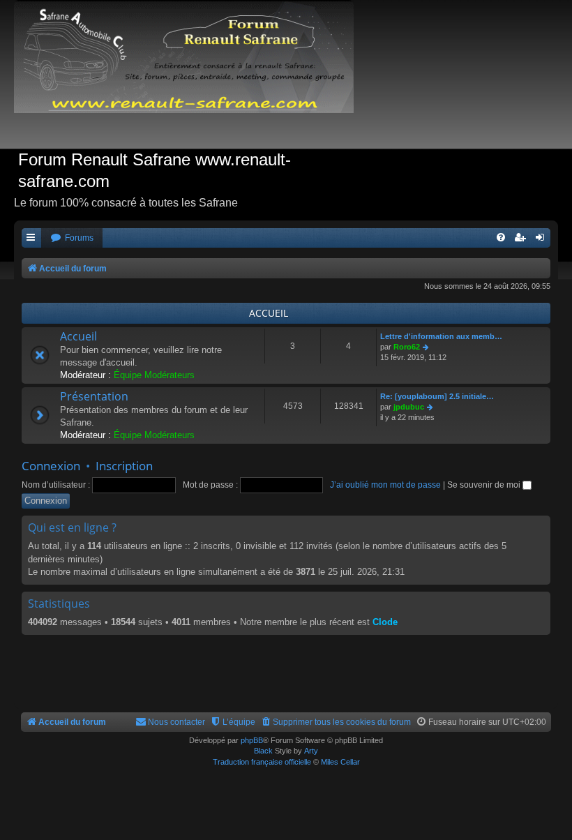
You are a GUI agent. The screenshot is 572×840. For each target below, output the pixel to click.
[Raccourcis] (31, 238)
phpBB (252, 740)
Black (263, 751)
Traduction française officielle (262, 762)
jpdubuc (408, 407)
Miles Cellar (340, 762)
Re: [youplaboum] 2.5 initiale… (437, 396)
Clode (385, 622)
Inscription (124, 466)
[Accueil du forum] (191, 74)
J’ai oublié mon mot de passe (385, 485)
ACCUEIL (268, 313)
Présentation (94, 396)
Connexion (51, 466)
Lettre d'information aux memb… (441, 336)
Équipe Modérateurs (154, 375)
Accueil (78, 336)
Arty (311, 751)
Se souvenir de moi (484, 485)
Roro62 (406, 347)
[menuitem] (72, 238)
